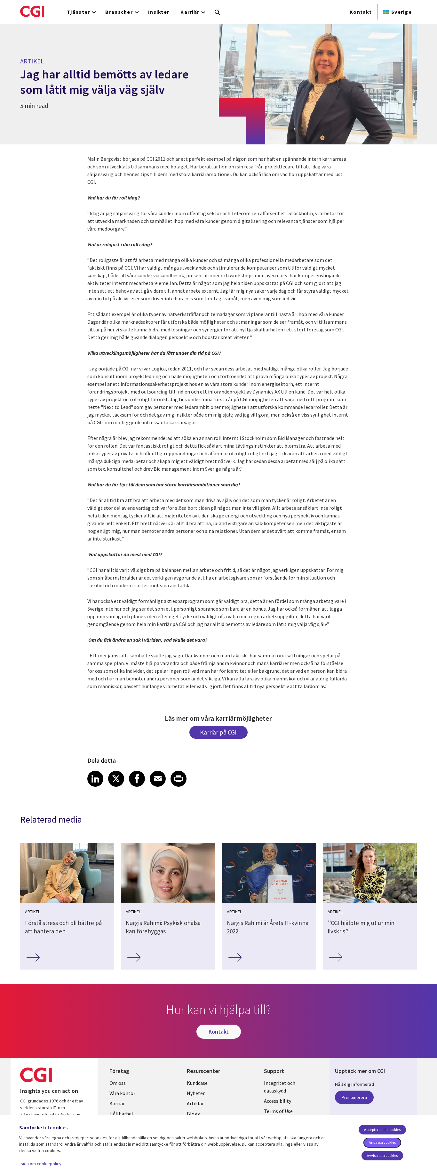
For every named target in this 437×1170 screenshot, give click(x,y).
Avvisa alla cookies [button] (382, 1155)
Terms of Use (278, 1111)
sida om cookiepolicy (41, 1163)
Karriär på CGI (218, 732)
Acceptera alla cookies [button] (382, 1129)
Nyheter (196, 1093)
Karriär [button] (189, 12)
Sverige (401, 12)
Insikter (158, 12)
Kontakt (361, 12)
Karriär (117, 1103)
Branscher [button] (119, 12)
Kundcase (197, 1083)
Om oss (117, 1083)
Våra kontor (122, 1093)
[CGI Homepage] (32, 11)
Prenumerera (354, 1097)
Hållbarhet (121, 1113)
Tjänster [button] (78, 12)
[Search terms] (218, 13)
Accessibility (277, 1101)
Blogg (193, 1113)
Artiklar (195, 1103)
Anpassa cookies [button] (382, 1142)
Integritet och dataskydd (279, 1087)
